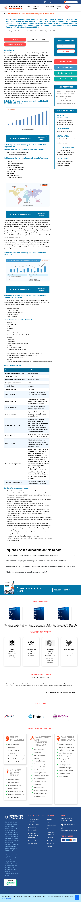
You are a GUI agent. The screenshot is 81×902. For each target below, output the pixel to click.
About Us (59, 7)
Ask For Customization (66, 67)
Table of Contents (38, 39)
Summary (15, 39)
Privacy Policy (51, 829)
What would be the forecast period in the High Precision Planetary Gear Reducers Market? (39, 566)
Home (28, 6)
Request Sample (66, 61)
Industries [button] (49, 6)
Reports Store (36, 7)
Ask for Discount (66, 79)
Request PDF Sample (15, 44)
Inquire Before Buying (65, 73)
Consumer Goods (33, 824)
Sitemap (49, 846)
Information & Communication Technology (33, 835)
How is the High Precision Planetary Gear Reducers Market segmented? (32, 555)
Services (49, 819)
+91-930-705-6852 (71, 2)
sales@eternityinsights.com (55, 2)
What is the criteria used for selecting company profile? (26, 572)
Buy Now (66, 51)
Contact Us (69, 7)
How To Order (51, 825)
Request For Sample (41, 138)
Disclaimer (50, 837)
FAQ (48, 822)
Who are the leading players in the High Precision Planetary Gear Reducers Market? (36, 561)
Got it (77, 898)
